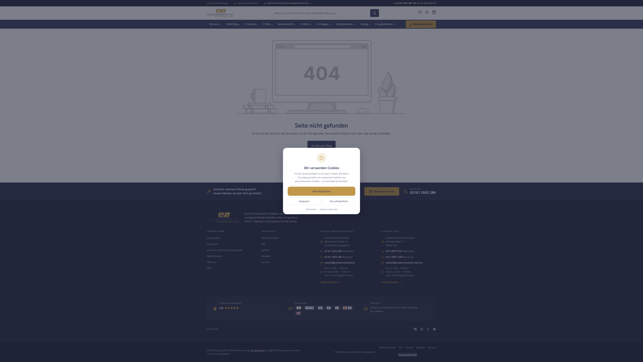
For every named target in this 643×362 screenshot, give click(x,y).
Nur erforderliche (339, 201)
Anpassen (304, 201)
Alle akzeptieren (321, 191)
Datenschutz (311, 209)
